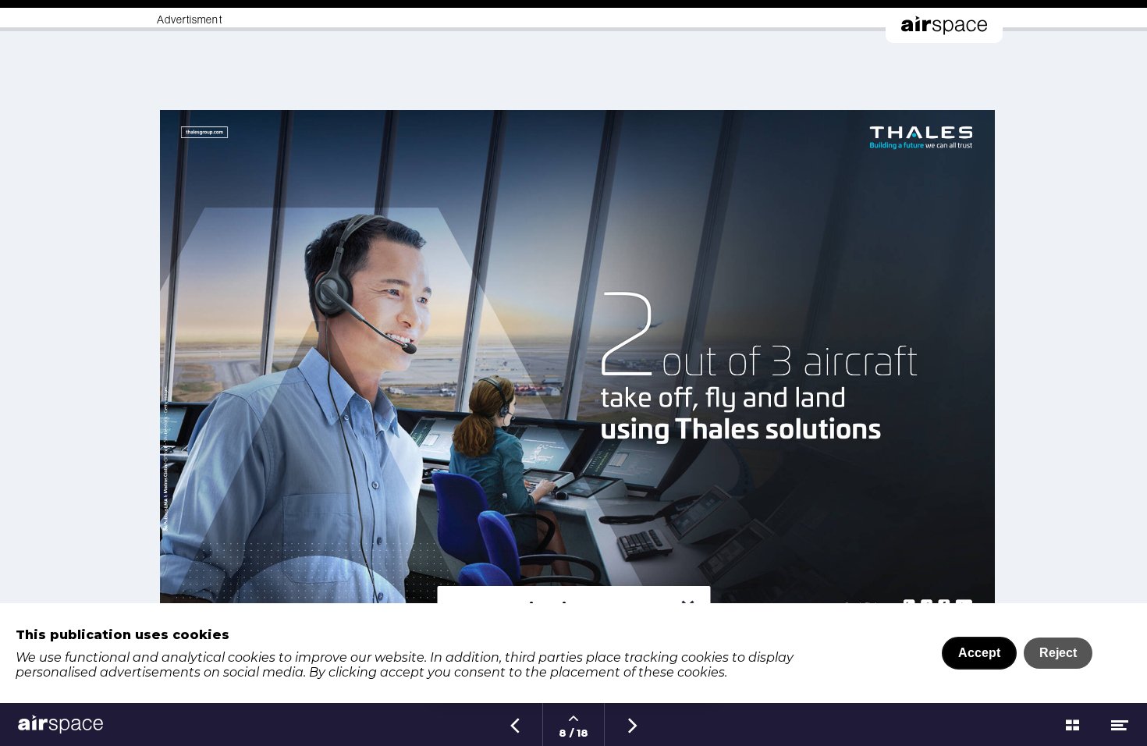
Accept (979, 652)
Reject (1058, 652)
